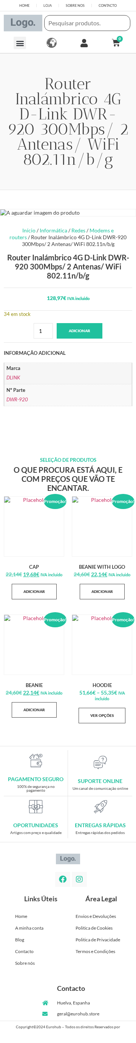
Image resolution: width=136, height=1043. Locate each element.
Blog (19, 939)
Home (21, 916)
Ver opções (102, 715)
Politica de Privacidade (98, 939)
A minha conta (29, 928)
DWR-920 (17, 399)
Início (29, 230)
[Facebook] (62, 879)
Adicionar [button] (34, 591)
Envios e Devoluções (96, 916)
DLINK (13, 378)
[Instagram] (79, 879)
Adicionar (79, 330)
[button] (20, 43)
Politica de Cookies (94, 928)
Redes (78, 230)
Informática (53, 230)
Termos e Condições (95, 951)
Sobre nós (25, 963)
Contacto (24, 951)
